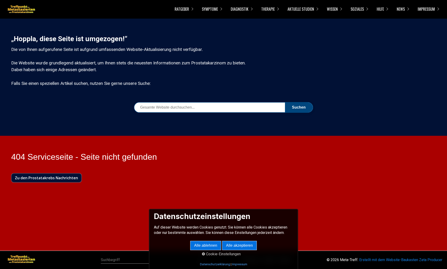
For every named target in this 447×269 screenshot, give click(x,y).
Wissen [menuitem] (332, 9)
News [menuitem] (401, 9)
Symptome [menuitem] (210, 9)
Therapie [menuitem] (268, 9)
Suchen (299, 107)
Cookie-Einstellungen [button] (223, 254)
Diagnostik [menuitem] (239, 9)
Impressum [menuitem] (426, 9)
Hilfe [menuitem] (380, 9)
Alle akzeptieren (239, 245)
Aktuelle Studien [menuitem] (301, 9)
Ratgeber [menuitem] (182, 9)
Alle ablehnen (205, 245)
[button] (46, 178)
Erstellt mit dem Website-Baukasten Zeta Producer (400, 260)
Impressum (239, 264)
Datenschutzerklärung (215, 264)
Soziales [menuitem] (357, 9)
